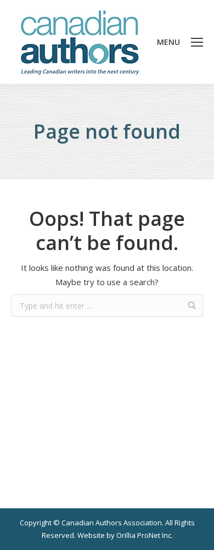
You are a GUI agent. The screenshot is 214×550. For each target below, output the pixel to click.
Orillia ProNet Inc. (144, 535)
